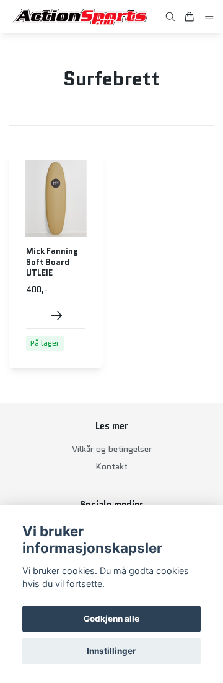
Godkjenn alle (111, 619)
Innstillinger (111, 651)
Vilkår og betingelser (112, 449)
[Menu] (209, 16)
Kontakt (111, 466)
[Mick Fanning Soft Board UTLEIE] (56, 315)
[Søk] (170, 16)
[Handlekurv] (189, 16)
